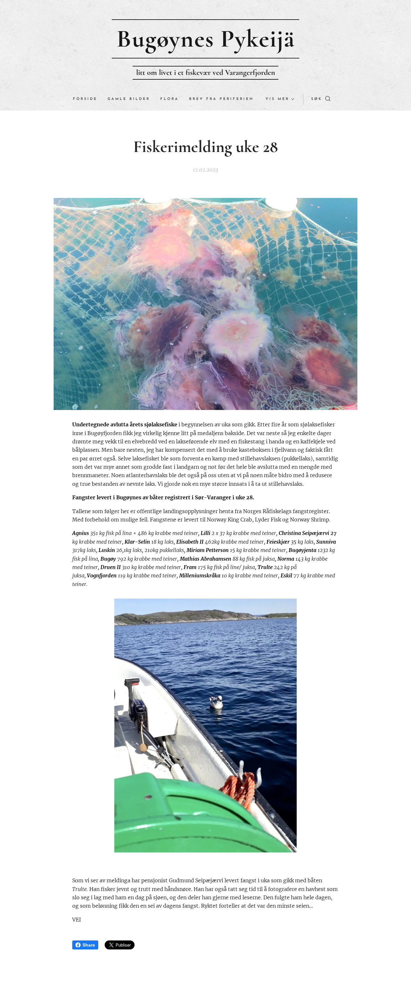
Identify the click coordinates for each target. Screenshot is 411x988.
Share (89, 945)
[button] (320, 99)
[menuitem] (87, 99)
